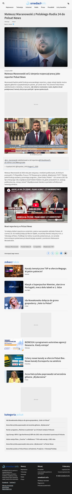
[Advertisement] (36, 104)
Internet (29, 7)
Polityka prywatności (44, 485)
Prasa (43, 7)
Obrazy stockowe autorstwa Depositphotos (7, 487)
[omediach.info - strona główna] (36, 3)
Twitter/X (12, 482)
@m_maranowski (11, 160)
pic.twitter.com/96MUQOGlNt (14, 162)
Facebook (5, 482)
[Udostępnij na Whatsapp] (56, 253)
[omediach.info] (10, 467)
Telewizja (19, 7)
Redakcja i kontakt (43, 480)
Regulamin (41, 483)
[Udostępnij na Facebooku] (48, 253)
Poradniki (51, 7)
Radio (36, 7)
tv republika (37, 247)
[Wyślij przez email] (65, 253)
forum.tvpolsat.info (64, 472)
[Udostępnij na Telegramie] (61, 253)
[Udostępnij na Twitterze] (52, 253)
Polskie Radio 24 (26, 247)
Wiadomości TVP (49, 247)
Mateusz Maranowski (12, 247)
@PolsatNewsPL (45, 160)
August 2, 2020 (33, 166)
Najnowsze (9, 7)
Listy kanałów (61, 7)
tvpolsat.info (66, 469)
